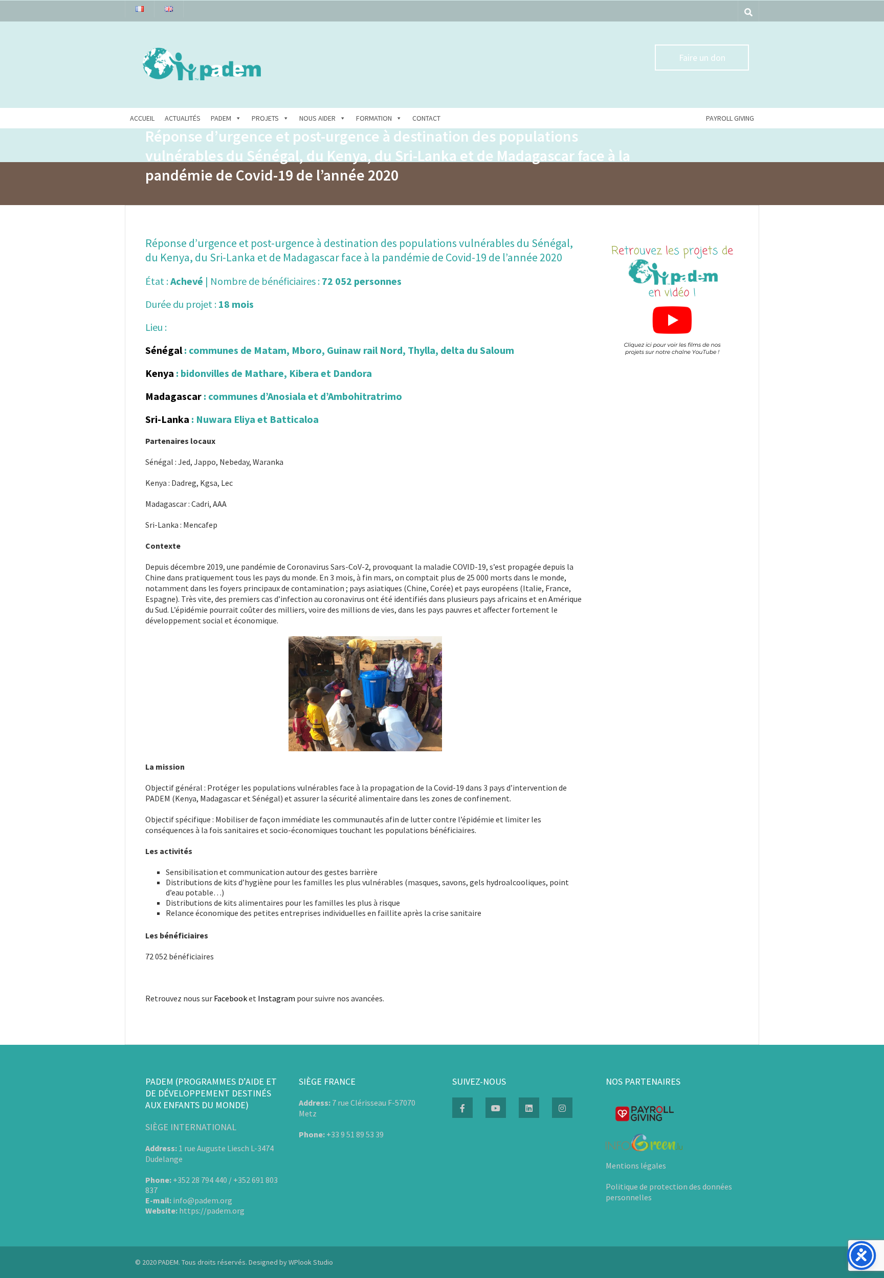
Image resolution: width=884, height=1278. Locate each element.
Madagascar (173, 396)
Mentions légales (636, 1165)
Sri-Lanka (168, 419)
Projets (265, 118)
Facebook (230, 998)
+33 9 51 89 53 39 (355, 1134)
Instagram (276, 998)
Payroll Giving (730, 118)
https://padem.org (212, 1210)
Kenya (159, 373)
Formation (374, 118)
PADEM (221, 118)
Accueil (142, 118)
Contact (426, 118)
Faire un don (702, 57)
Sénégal (163, 350)
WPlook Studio (311, 1262)
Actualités (183, 118)
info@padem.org (202, 1200)
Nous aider (317, 118)
